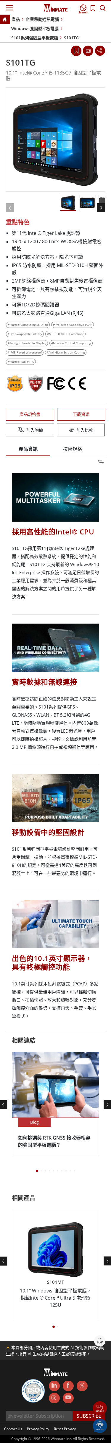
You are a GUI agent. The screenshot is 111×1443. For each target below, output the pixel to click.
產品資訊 (28, 449)
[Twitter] (82, 1385)
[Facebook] (68, 1386)
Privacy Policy (38, 1428)
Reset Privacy (65, 1428)
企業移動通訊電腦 (42, 19)
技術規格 (72, 449)
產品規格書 (30, 414)
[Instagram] (54, 1398)
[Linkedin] (54, 1386)
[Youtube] (68, 1398)
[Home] (5, 20)
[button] (100, 1409)
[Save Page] (76, 50)
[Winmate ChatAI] (100, 1425)
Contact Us (13, 1428)
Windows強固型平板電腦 (35, 28)
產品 (16, 19)
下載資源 (81, 414)
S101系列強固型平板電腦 (34, 38)
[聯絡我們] (88, 50)
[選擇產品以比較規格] (56, 430)
